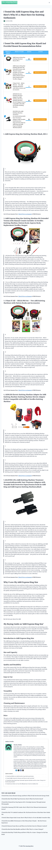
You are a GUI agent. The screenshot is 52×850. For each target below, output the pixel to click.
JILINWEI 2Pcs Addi (13, 480)
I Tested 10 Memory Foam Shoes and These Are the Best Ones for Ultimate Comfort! (24, 826)
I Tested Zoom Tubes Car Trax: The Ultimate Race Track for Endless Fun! (22, 783)
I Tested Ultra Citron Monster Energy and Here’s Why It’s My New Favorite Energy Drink (25, 795)
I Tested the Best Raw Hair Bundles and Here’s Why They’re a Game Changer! (22, 829)
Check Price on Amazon (40, 59)
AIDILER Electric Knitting (15, 395)
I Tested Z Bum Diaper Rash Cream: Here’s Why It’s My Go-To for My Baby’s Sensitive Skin (26, 817)
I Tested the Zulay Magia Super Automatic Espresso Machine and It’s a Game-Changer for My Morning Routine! (25, 781)
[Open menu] (49, 3)
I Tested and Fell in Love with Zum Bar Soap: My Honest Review (20, 776)
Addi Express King (12, 134)
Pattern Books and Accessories (28, 303)
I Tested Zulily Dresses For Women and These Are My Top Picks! (20, 778)
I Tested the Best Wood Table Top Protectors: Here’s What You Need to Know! (22, 799)
